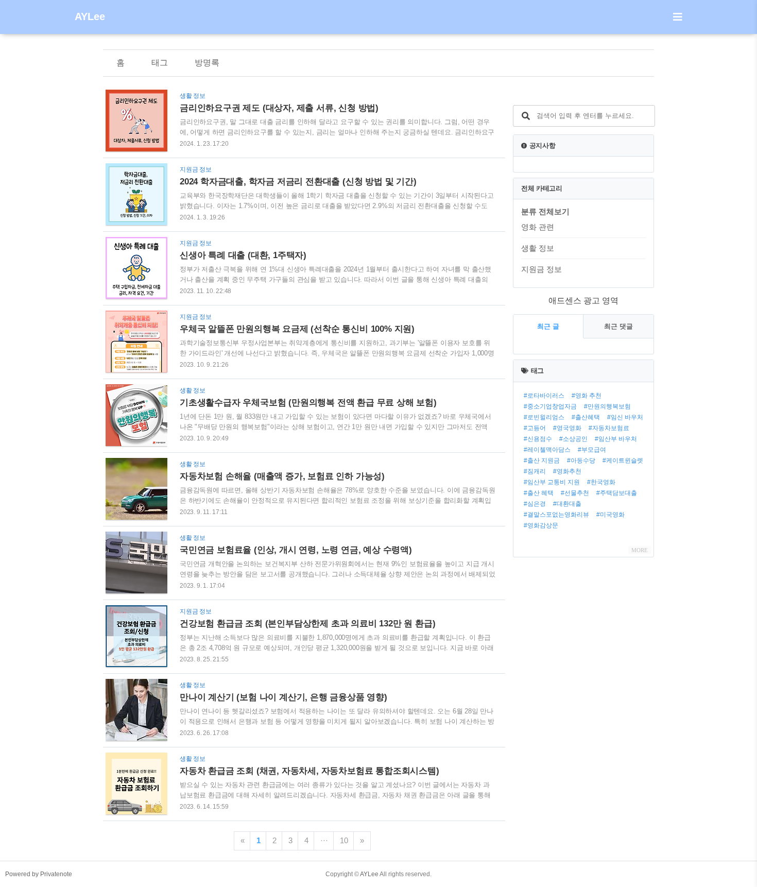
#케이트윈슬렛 (623, 460)
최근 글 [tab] (548, 326)
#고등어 (535, 428)
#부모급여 (592, 449)
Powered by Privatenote (38, 874)
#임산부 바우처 (616, 438)
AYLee (90, 16)
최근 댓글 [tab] (618, 326)
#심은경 (535, 503)
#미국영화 (610, 514)
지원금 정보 (541, 269)
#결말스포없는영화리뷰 (556, 514)
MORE (639, 550)
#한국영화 (601, 482)
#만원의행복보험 (607, 406)
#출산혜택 (586, 417)
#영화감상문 (541, 525)
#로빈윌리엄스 (544, 417)
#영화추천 (567, 471)
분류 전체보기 (545, 211)
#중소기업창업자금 (550, 406)
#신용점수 (538, 438)
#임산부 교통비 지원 (552, 482)
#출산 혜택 (539, 493)
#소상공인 (573, 438)
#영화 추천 (586, 395)
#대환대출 (567, 503)
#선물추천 (575, 493)
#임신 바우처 (625, 417)
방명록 (207, 62)
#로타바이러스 (544, 395)
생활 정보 (537, 248)
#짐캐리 (535, 471)
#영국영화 (567, 428)
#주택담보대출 (616, 493)
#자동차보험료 (609, 428)
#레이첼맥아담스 (547, 449)
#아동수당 (581, 460)
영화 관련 (537, 227)
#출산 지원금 (542, 460)
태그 (159, 62)
